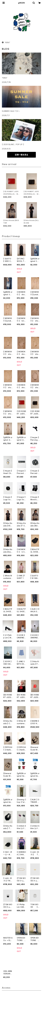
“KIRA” (7, 42)
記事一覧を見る (21, 155)
